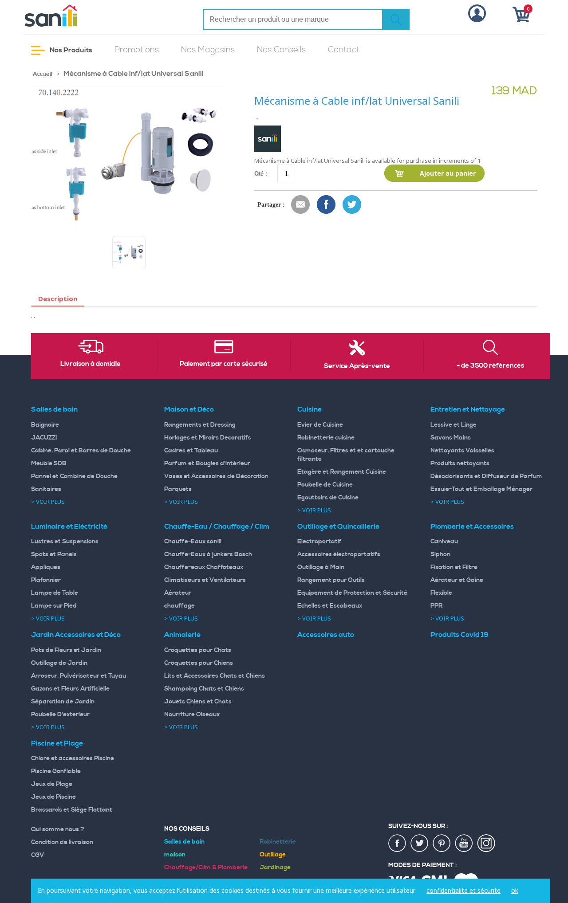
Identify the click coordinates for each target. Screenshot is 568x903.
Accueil (42, 74)
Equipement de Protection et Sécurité (352, 593)
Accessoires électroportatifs (338, 554)
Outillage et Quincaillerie (338, 526)
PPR (436, 606)
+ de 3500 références (490, 366)
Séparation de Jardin (63, 702)
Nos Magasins (208, 50)
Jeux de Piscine (53, 797)
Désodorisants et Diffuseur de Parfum (486, 476)
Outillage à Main (320, 567)
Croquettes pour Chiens (198, 663)
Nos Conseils (281, 50)
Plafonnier (46, 580)
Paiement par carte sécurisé (224, 364)
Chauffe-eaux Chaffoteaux (203, 567)
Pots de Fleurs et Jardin (66, 650)
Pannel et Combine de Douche (74, 476)
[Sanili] (84, 15)
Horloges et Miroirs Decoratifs (207, 438)
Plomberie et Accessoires (472, 526)
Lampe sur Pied (54, 606)
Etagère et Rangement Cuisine (341, 472)
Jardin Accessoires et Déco (76, 634)
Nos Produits (70, 50)
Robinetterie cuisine (326, 438)
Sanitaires (46, 489)
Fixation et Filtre (453, 567)
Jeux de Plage (51, 784)
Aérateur (177, 593)
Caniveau (444, 542)
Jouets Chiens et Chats (198, 702)
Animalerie (182, 634)
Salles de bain (54, 409)
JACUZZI (44, 438)
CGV (37, 855)
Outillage (273, 855)
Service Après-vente (357, 366)
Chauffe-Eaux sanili (192, 542)
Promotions (136, 50)
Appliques (45, 567)
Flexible (441, 593)
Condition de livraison (62, 842)
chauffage (179, 606)
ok (514, 890)
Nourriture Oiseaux (192, 714)
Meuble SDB (49, 463)
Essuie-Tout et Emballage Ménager (481, 489)
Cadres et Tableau (191, 451)
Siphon (440, 554)
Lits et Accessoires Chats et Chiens (214, 676)
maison (174, 855)
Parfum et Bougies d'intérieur (207, 463)
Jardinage (275, 868)
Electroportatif (319, 542)
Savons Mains (450, 438)
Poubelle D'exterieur (60, 714)
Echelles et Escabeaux (329, 606)
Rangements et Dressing (200, 425)
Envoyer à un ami (301, 205)
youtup (464, 843)
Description (57, 298)
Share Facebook (326, 205)
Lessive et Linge (453, 425)
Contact (343, 50)
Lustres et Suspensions (65, 542)
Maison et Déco (189, 409)
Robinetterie (278, 842)
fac (397, 843)
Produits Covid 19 (459, 634)
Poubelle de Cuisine (325, 485)
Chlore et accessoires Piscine (72, 758)
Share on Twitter (352, 205)
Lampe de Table (54, 593)
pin (442, 843)
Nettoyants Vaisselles (462, 451)
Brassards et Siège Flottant (71, 810)
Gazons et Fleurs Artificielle (70, 689)
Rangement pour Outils (331, 580)
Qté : (260, 173)
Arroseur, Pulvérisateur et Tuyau (78, 676)
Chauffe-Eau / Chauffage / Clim (216, 526)
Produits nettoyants (459, 463)
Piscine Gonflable (56, 771)
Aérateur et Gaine (456, 580)
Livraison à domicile (90, 364)
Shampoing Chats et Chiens (204, 689)
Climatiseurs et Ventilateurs (205, 580)
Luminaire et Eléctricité (69, 526)
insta (486, 843)
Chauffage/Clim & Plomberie (206, 868)
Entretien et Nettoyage (467, 409)
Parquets (178, 489)
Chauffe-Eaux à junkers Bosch (208, 554)
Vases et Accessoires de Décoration (216, 476)
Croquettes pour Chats (197, 650)
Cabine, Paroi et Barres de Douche (81, 451)
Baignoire (45, 425)
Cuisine (309, 409)
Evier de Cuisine (320, 425)
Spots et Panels (54, 554)
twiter (419, 843)
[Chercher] (396, 19)
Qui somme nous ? (57, 829)
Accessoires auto (325, 634)
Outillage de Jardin (59, 663)
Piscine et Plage (57, 743)
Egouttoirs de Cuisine (328, 498)
